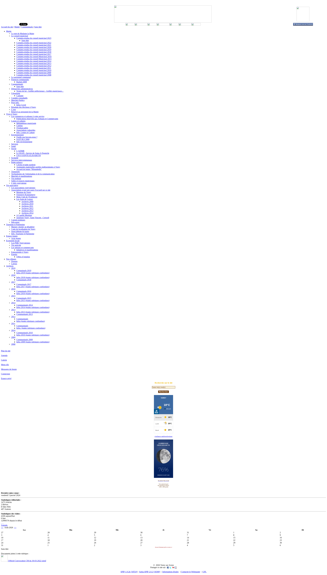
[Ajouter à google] (176, 567)
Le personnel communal (21, 77)
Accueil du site (7, 27)
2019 (13, 268)
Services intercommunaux (21, 160)
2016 (13, 289)
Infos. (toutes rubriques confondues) (30, 328)
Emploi (14, 254)
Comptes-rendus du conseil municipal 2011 (33, 68)
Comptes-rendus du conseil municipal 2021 (33, 45)
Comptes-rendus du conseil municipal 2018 (33, 52)
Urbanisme (15, 93)
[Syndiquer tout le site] (1, 523)
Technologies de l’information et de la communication (33, 174)
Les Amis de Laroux (24, 199)
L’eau (13, 109)
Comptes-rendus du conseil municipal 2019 (33, 50)
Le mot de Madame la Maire (22, 33)
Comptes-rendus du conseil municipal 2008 (33, 75)
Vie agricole (16, 245)
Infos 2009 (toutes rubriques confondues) (32, 342)
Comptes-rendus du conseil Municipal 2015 (33, 59)
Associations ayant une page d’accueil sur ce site (30, 190)
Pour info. (15, 103)
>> (15, 527)
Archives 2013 (27, 211)
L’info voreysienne (18, 183)
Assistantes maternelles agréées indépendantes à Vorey (38, 167)
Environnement (17, 135)
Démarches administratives (22, 89)
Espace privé (6, 378)
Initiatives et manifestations (27, 250)
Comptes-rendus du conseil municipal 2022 (33, 43)
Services (14, 144)
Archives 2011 (27, 206)
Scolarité (14, 158)
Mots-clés (5, 365)
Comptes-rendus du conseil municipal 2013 (33, 63)
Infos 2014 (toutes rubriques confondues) (32, 307)
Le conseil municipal (19, 36)
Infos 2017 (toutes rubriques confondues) (32, 287)
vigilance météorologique (163, 436)
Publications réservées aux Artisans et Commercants (37, 119)
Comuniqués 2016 (23, 291)
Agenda (4, 355)
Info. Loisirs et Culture (25, 132)
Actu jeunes (16, 238)
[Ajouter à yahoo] (173, 567)
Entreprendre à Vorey (19, 252)
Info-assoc (15, 222)
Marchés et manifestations (21, 176)
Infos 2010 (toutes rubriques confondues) (32, 335)
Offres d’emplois (23, 257)
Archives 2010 (27, 204)
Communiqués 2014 (24, 305)
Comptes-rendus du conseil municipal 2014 (33, 61)
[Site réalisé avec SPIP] (3, 523)
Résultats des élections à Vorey (23, 107)
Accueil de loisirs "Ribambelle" (29, 169)
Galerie (4, 360)
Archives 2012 (27, 208)
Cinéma (19, 126)
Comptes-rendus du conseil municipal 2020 (33, 47)
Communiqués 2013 (24, 314)
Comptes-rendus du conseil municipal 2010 (33, 70)
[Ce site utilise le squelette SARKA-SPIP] (2, 523)
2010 (13, 330)
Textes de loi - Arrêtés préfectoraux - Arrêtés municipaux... (39, 91)
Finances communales (20, 79)
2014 (13, 303)
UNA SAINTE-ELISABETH (28, 155)
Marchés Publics (18, 100)
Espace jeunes (11, 236)
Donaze (14, 261)
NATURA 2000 (22, 139)
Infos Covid (21, 105)
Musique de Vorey (23, 192)
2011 (13, 323)
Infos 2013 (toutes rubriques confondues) (32, 312)
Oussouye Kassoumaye (25, 195)
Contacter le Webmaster (190, 572)
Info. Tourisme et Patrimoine (22, 234)
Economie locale (13, 241)
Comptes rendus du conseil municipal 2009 (33, 73)
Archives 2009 (27, 201)
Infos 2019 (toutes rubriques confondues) (32, 273)
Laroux (14, 264)
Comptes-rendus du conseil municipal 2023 (33, 38)
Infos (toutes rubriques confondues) (30, 321)
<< (2, 527)
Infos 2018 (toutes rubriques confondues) (32, 277)
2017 (13, 282)
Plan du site (5, 351)
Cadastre (19, 96)
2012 (13, 316)
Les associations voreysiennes (23, 188)
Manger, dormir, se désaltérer (22, 227)
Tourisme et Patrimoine (15, 224)
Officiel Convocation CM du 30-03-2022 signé (27, 561)
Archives (9, 266)
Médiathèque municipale (26, 123)
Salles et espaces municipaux (22, 181)
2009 (13, 337)
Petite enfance (16, 162)
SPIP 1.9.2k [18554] (129, 572)
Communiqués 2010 (24, 333)
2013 (13, 310)
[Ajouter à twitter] (171, 567)
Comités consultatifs (19, 98)
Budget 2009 (21, 82)
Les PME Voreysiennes (20, 243)
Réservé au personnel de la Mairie (25, 112)
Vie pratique (16, 178)
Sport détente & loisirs (20, 231)
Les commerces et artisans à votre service (27, 116)
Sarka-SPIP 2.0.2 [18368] (149, 572)
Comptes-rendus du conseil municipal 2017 (33, 54)
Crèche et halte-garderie (26, 165)
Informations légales (170, 572)
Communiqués (27, 27)
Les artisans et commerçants (22, 247)
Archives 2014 (27, 213)
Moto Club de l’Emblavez (26, 197)
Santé (13, 146)
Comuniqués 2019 (23, 270)
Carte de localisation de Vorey (23, 229)
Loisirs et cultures (18, 121)
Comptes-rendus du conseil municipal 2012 (33, 66)
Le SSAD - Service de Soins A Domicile (32, 153)
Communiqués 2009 (24, 340)
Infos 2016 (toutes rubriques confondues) (32, 293)
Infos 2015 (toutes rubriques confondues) (32, 300)
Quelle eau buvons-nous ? (26, 137)
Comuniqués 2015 (23, 298)
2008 (13, 344)
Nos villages (11, 259)
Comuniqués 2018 (23, 280)
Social (13, 149)
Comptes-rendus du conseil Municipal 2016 (33, 56)
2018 (13, 275)
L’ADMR (20, 151)
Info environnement (24, 142)
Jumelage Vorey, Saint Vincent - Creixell (32, 218)
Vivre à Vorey (11, 114)
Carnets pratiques (18, 220)
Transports (15, 172)
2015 (13, 296)
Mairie (17, 27)
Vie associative (12, 185)
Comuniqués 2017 (23, 284)
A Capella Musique (24, 215)
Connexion (5, 374)
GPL (205, 572)
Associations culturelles (25, 130)
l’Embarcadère (22, 128)
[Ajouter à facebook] (168, 567)
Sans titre (38, 27)
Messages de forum (9, 369)
